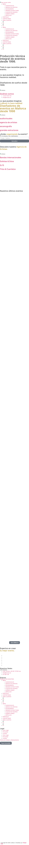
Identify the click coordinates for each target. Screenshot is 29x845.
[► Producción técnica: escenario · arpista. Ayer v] (14, 308)
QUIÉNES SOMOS (9, 13)
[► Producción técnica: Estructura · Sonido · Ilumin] (14, 547)
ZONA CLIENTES (7, 20)
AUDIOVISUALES (9, 5)
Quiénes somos (7, 94)
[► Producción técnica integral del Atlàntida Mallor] (14, 370)
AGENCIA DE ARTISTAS (11, 7)
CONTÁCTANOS (7, 18)
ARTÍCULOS (8, 15)
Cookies (5, 733)
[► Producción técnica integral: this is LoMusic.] (14, 207)
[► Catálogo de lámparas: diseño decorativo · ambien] (14, 610)
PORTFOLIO (6, 17)
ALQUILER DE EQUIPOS (11, 12)
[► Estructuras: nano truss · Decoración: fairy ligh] (14, 250)
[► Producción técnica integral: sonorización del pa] (14, 430)
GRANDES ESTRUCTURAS (12, 10)
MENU (4, 4)
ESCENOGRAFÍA (9, 9)
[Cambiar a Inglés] (16, 22)
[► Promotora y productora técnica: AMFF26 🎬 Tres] (14, 485)
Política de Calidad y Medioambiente (9, 740)
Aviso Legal (6, 730)
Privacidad (5, 732)
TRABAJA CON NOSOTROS (7, 679)
